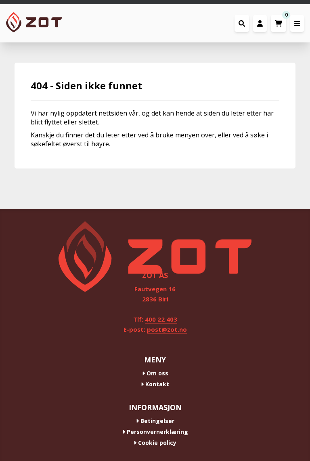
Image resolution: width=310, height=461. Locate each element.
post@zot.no (167, 329)
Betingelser (156, 421)
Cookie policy (156, 442)
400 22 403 (161, 319)
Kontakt (156, 384)
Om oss (156, 373)
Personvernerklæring (156, 432)
